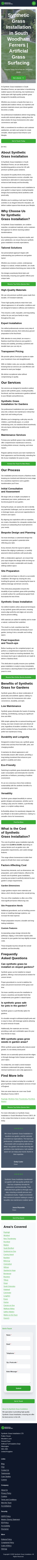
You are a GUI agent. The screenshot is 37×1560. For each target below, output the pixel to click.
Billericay (7, 1261)
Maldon (3, 1101)
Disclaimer (5, 1529)
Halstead (7, 1289)
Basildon (7, 1258)
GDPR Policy (6, 1516)
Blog (2, 1464)
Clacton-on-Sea (9, 1305)
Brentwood (7, 1273)
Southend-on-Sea (10, 1251)
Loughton (7, 1296)
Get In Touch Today (18, 141)
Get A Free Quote (18, 1218)
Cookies (4, 1496)
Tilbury (6, 1280)
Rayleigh (4, 1099)
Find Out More (18, 822)
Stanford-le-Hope (10, 1270)
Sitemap (4, 1549)
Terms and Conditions (8, 1499)
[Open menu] (34, 3)
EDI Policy (5, 1523)
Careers (4, 1480)
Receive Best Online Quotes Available (18, 677)
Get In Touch (18, 1401)
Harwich (6, 1318)
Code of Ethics (6, 1546)
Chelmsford (8, 1264)
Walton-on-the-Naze (11, 1315)
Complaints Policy (7, 1542)
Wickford (11, 1099)
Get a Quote (17, 78)
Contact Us (5, 1470)
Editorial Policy (6, 1539)
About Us (4, 1490)
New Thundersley (21, 1099)
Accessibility (5, 1526)
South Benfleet (9, 1248)
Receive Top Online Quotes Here (19, 284)
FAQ (2, 1467)
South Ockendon (9, 1286)
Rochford (31, 1099)
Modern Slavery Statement (10, 1519)
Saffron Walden (9, 1312)
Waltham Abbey (9, 1308)
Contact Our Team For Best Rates (18, 463)
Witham (6, 1267)
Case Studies (6, 1476)
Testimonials (5, 1473)
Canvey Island (9, 1254)
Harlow (6, 1302)
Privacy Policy (6, 1493)
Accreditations (6, 1506)
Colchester (7, 1293)
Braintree (7, 1277)
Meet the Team (6, 1503)
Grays (6, 1283)
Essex (6, 1299)
